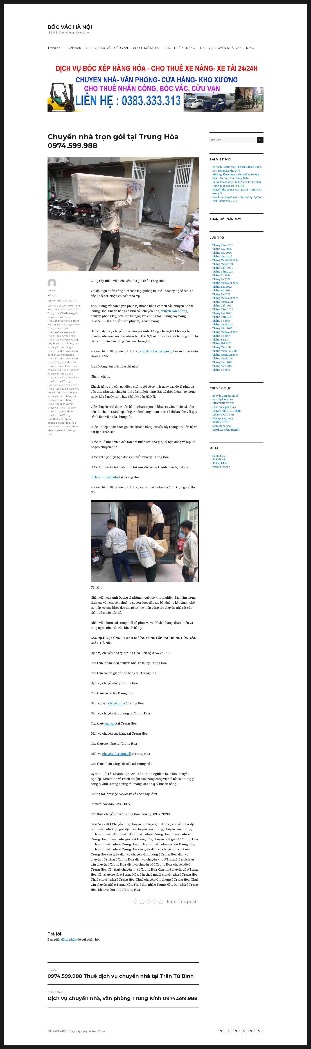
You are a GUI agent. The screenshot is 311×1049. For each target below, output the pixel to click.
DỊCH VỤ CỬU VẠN (223, 414)
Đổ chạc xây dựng (222, 418)
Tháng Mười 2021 (222, 301)
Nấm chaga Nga (221, 426)
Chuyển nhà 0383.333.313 (62, 300)
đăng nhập (69, 939)
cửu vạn (110, 723)
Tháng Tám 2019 (222, 317)
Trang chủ (55, 48)
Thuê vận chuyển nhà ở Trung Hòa (63, 430)
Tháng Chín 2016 (222, 362)
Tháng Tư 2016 (221, 369)
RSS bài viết (219, 459)
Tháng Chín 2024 (222, 267)
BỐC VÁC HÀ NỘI (70, 27)
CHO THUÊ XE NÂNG (179, 48)
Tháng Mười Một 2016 (225, 354)
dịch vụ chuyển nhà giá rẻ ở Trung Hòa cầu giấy (63, 373)
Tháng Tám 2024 (222, 271)
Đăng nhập (218, 455)
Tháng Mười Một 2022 (225, 283)
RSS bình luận (220, 463)
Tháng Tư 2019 (221, 320)
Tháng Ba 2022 (221, 294)
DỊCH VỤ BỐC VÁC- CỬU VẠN (107, 48)
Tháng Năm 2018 (222, 328)
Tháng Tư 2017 (221, 335)
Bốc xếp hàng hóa (222, 399)
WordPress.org (221, 467)
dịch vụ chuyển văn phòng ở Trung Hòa (63, 400)
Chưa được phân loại (224, 407)
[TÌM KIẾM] (260, 140)
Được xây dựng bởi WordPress (87, 1031)
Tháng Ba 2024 (221, 279)
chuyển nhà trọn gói (154, 351)
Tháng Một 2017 (221, 347)
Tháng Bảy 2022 (222, 286)
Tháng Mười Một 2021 (225, 298)
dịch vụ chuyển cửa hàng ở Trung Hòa (63, 347)
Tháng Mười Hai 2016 (224, 351)
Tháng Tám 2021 (222, 309)
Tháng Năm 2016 (222, 366)
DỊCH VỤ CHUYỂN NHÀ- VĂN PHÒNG (227, 48)
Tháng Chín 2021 (222, 305)
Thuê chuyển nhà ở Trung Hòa (60, 415)
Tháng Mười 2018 (222, 324)
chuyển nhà (116, 703)
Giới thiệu (74, 48)
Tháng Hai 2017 (221, 343)
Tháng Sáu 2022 (222, 290)
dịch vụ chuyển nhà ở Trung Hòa (63, 381)
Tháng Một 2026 (222, 256)
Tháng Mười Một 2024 (225, 260)
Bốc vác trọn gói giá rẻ (225, 395)
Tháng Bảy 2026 (222, 249)
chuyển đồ (59, 324)
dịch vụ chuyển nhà (105, 477)
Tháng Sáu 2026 (222, 252)
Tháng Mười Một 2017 (225, 332)
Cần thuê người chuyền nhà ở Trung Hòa (63, 317)
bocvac (52, 290)
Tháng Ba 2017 (220, 339)
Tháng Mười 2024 (222, 264)
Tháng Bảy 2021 (221, 313)
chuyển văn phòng (174, 311)
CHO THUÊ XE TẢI (146, 48)
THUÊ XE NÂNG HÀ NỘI (225, 429)
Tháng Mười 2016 (222, 358)
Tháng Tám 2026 (222, 245)
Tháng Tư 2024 (221, 275)
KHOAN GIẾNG (220, 422)
